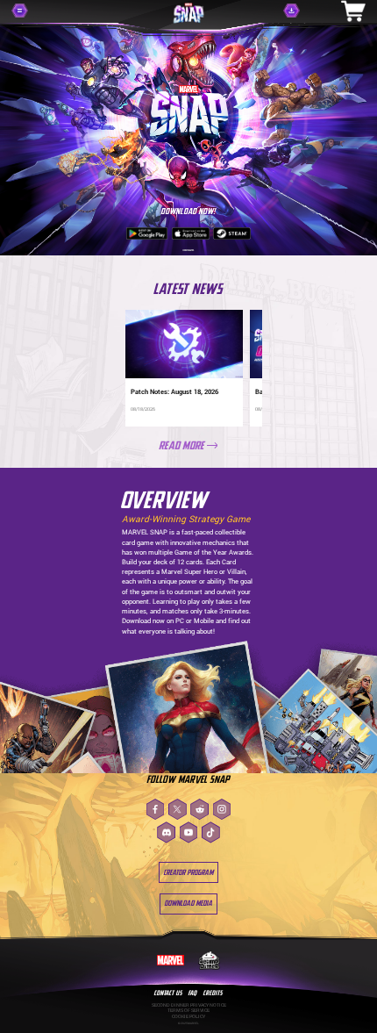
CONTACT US (168, 992)
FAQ (192, 992)
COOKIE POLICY (188, 1016)
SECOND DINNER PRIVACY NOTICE (189, 1004)
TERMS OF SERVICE (188, 1010)
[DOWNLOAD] (304, 11)
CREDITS (213, 992)
